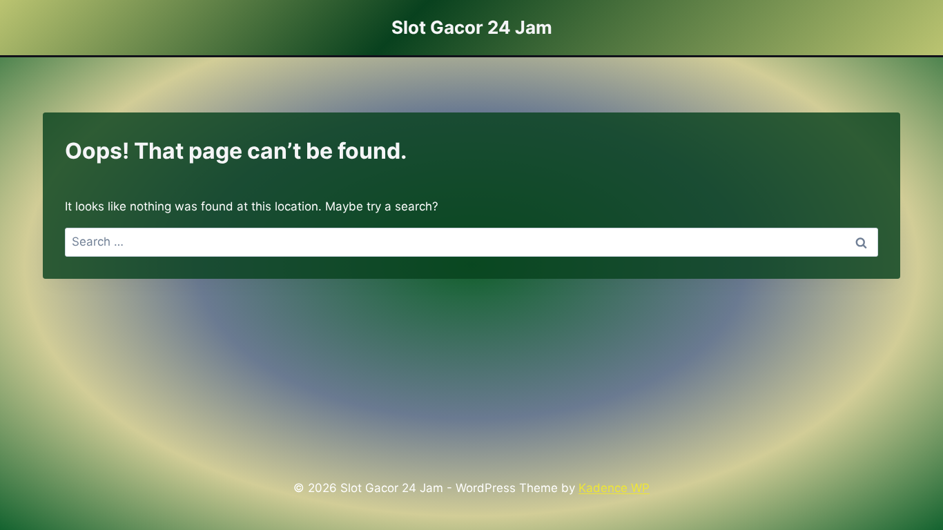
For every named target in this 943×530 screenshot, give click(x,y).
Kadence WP (614, 488)
